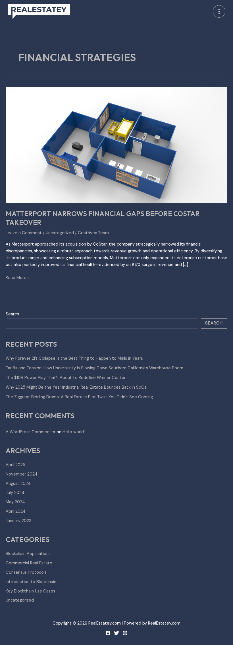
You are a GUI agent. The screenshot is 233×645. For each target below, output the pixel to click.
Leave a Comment (24, 233)
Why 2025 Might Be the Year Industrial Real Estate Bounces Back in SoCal (76, 387)
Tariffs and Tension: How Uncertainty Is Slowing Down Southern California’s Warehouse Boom (94, 368)
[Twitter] (116, 633)
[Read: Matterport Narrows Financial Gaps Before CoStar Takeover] (116, 144)
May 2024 (15, 502)
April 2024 (16, 511)
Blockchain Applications (28, 553)
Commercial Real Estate (29, 563)
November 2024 (22, 474)
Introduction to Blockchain (31, 582)
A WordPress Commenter (30, 432)
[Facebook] (108, 633)
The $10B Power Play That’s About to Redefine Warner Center (66, 377)
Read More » (18, 277)
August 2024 (18, 483)
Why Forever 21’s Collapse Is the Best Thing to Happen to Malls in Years (74, 358)
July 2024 (15, 492)
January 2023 (19, 520)
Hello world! (74, 432)
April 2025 (15, 465)
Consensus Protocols (26, 572)
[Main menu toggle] (219, 11)
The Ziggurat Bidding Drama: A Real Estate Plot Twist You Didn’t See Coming (79, 397)
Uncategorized (60, 233)
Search (12, 314)
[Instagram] (125, 633)
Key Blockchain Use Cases (30, 591)
